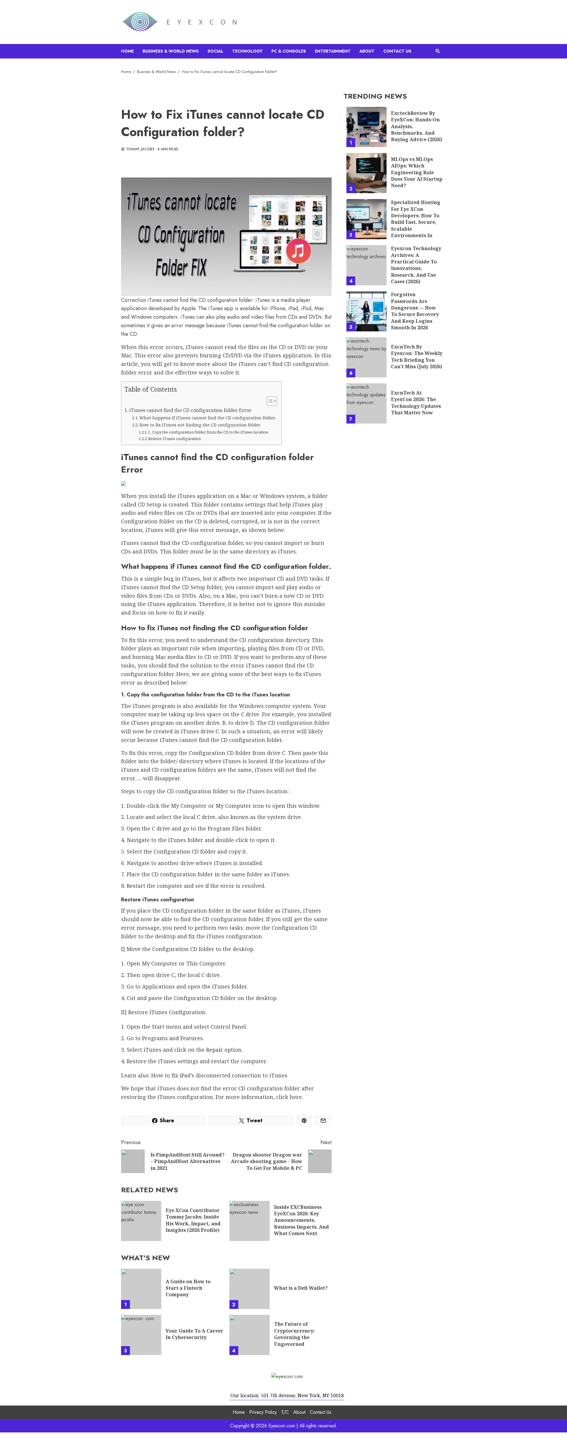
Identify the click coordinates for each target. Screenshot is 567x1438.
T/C (285, 1412)
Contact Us (397, 51)
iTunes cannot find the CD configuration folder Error (190, 410)
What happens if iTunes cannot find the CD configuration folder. (207, 418)
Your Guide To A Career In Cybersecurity (141, 1335)
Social (215, 51)
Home (127, 51)
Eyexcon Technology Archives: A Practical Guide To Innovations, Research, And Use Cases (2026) (366, 265)
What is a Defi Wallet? (249, 1289)
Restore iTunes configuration (174, 438)
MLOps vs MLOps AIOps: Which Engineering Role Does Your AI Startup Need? (366, 173)
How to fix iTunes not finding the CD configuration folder (199, 425)
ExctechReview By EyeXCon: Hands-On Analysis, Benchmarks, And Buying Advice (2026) (366, 127)
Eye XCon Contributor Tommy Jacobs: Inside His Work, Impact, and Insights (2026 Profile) (141, 1221)
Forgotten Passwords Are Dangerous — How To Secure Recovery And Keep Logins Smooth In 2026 (366, 311)
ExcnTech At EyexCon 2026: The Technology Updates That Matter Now (366, 403)
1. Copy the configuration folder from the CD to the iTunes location (208, 432)
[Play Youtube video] (226, 236)
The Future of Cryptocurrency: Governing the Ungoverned (249, 1335)
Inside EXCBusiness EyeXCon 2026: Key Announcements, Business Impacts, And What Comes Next (249, 1221)
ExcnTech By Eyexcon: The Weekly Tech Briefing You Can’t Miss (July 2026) (366, 357)
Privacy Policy (263, 1412)
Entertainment (333, 51)
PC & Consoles (288, 51)
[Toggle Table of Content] (269, 401)
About (366, 51)
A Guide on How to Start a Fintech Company (141, 1289)
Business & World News (171, 51)
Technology (247, 51)
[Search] (438, 51)
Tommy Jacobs (139, 149)
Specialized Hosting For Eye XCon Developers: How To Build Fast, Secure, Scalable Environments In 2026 (366, 219)
